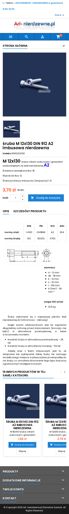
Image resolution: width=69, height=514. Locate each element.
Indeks (7, 153)
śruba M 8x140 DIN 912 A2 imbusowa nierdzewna (22, 425)
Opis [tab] (6, 211)
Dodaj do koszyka (45, 198)
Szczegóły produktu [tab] (29, 211)
